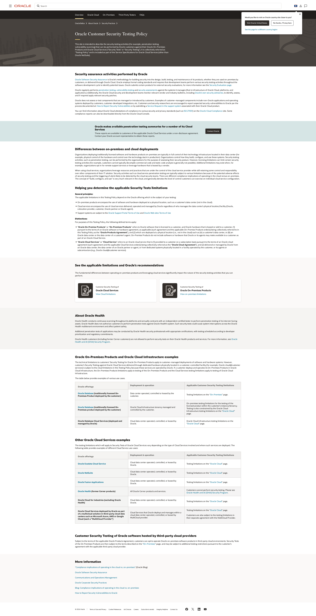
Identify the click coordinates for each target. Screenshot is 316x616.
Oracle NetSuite (85, 473)
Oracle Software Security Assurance (91, 79)
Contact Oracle (213, 131)
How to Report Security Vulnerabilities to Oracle (96, 593)
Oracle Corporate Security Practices (91, 582)
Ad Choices (127, 609)
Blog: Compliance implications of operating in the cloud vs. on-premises (107, 587)
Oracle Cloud (93, 14)
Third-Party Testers (127, 14)
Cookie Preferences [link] (115, 609)
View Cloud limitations (106, 294)
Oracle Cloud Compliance (211, 111)
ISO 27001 (188, 111)
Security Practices (108, 23)
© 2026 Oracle (80, 609)
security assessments (147, 90)
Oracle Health (84, 491)
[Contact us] (305, 5)
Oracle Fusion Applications (91, 482)
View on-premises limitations (193, 294)
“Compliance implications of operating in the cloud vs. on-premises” (105, 567)
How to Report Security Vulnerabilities (113, 106)
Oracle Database (85, 393)
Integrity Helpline (162, 609)
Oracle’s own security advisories (209, 92)
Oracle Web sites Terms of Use (157, 213)
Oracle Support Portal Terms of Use (124, 213)
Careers (136, 609)
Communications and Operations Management (96, 577)
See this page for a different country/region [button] (261, 29)
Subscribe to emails (147, 609)
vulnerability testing (125, 90)
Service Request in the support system (164, 106)
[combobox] (158, 6)
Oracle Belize (80, 23)
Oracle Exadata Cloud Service (92, 463)
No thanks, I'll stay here (282, 23)
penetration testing (107, 90)
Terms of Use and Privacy (98, 609)
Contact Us (174, 609)
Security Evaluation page (220, 85)
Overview (79, 14)
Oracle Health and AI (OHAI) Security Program (207, 492)
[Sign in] (300, 5)
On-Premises (109, 14)
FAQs (142, 14)
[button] (10, 5)
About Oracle (93, 23)
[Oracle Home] (23, 6)
